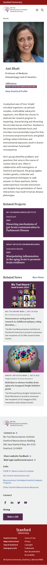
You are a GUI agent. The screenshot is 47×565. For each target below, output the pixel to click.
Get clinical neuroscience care (16, 475)
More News (38, 277)
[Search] (42, 10)
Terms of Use (30, 538)
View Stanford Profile (16, 91)
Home (6, 18)
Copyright (29, 545)
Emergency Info (10, 548)
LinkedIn (12, 503)
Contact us (9, 433)
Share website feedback (16, 456)
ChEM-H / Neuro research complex (18, 471)
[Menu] (37, 10)
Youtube (26, 503)
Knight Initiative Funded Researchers (21, 87)
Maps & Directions (11, 541)
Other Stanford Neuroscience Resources (21, 487)
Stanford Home (10, 538)
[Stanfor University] (12, 2)
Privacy (27, 541)
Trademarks (29, 548)
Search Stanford (11, 545)
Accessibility (30, 555)
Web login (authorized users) (18, 460)
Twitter (19, 503)
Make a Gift (12, 516)
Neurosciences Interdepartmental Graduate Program (22, 481)
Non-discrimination (32, 552)
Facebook (5, 503)
